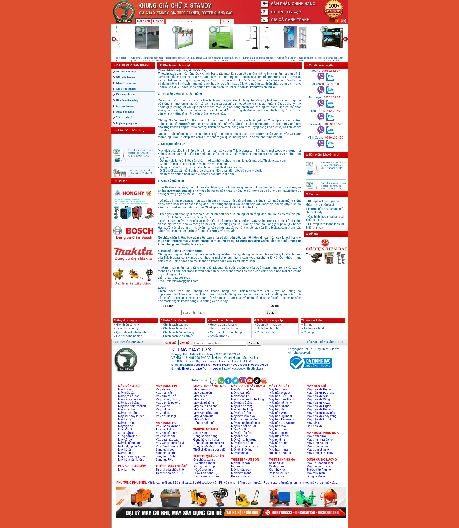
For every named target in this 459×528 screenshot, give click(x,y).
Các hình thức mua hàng (226, 332)
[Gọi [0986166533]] (321, 80)
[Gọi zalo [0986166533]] (330, 80)
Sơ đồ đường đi (220, 336)
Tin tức (308, 324)
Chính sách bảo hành (177, 328)
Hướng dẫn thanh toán (225, 328)
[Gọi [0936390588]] (321, 93)
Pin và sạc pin (228, 482)
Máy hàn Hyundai (280, 416)
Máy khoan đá (240, 453)
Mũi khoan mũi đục (160, 482)
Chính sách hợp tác (269, 332)
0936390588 (259, 364)
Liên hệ (158, 21)
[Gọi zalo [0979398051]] (330, 106)
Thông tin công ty (125, 320)
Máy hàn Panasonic (282, 419)
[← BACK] (168, 306)
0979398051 (241, 364)
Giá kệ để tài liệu (126, 88)
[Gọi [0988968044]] (321, 133)
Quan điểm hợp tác (269, 324)
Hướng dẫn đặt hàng (223, 324)
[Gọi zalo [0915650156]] (330, 120)
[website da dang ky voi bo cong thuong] (310, 370)
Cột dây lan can (125, 105)
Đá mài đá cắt (183, 482)
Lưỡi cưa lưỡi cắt (206, 482)
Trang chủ (143, 21)
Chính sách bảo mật (176, 324)
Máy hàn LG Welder (282, 423)
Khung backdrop (126, 83)
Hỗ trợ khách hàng (220, 320)
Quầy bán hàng (125, 111)
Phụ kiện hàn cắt (250, 482)
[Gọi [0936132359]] (321, 146)
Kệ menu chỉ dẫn (125, 94)
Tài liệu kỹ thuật (314, 328)
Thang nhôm (277, 476)
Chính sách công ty (174, 320)
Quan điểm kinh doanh (131, 332)
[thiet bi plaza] (126, 370)
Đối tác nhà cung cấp (268, 320)
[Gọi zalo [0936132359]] (330, 146)
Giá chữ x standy (126, 71)
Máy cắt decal (124, 117)
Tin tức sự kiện (311, 320)
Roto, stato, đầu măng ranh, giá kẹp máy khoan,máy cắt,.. (300, 482)
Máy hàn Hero (278, 409)
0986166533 (202, 364)
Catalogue (310, 332)
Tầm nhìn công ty (127, 328)
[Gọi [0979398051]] (321, 106)
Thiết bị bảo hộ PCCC (170, 473)
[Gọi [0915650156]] (321, 120)
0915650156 (221, 364)
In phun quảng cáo (126, 123)
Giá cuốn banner (125, 77)
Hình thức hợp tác (268, 328)
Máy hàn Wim (278, 412)
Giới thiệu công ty (127, 324)
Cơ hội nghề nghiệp (129, 336)
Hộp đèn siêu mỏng (127, 100)
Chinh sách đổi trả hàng (178, 332)
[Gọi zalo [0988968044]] (330, 133)
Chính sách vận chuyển (178, 336)
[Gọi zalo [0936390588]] (330, 93)
